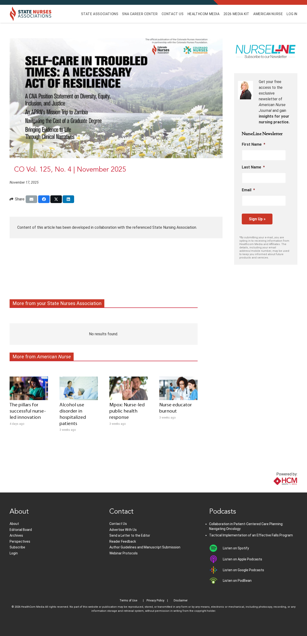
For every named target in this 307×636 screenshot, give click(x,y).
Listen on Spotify (236, 548)
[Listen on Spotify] (216, 548)
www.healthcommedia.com (274, 489)
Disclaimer (181, 600)
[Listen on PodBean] (216, 580)
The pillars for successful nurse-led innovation (28, 411)
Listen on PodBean (237, 580)
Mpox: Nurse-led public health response (127, 411)
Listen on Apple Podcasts (242, 559)
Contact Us (118, 524)
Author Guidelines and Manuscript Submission (144, 547)
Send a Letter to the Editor (129, 535)
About (14, 524)
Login (14, 553)
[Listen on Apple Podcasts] (216, 559)
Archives (16, 535)
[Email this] (31, 199)
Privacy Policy (155, 600)
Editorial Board (21, 530)
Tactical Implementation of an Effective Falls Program (251, 535)
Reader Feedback (122, 541)
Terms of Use (128, 600)
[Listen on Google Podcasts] (216, 570)
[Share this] (44, 199)
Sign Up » (257, 219)
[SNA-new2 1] (31, 14)
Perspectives (20, 541)
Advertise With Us (123, 530)
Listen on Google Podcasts (243, 570)
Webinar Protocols (123, 553)
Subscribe (17, 547)
